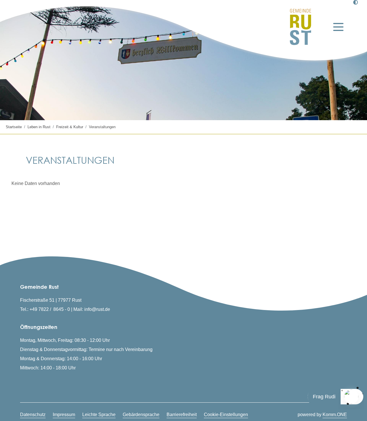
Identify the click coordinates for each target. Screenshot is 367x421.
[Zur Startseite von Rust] (300, 27)
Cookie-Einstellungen (226, 414)
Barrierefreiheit (182, 414)
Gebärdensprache (141, 414)
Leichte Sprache (99, 414)
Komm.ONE (335, 414)
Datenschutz (33, 414)
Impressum (64, 414)
